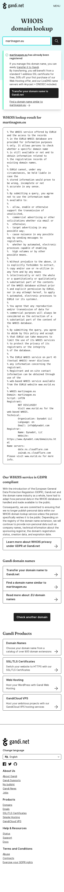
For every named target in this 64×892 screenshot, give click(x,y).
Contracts (8, 858)
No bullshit (9, 784)
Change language (13, 750)
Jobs (5, 792)
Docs (6, 841)
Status (6, 833)
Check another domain (32, 617)
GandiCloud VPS (12, 821)
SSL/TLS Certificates (15, 813)
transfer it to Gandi (28, 67)
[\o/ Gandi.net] (32, 742)
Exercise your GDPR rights (18, 862)
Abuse (6, 854)
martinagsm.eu (19, 54)
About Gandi (10, 776)
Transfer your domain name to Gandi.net (30, 93)
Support (7, 837)
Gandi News (9, 788)
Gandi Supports (12, 780)
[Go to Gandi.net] (13, 6)
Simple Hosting (11, 817)
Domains (7, 804)
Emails (6, 809)
